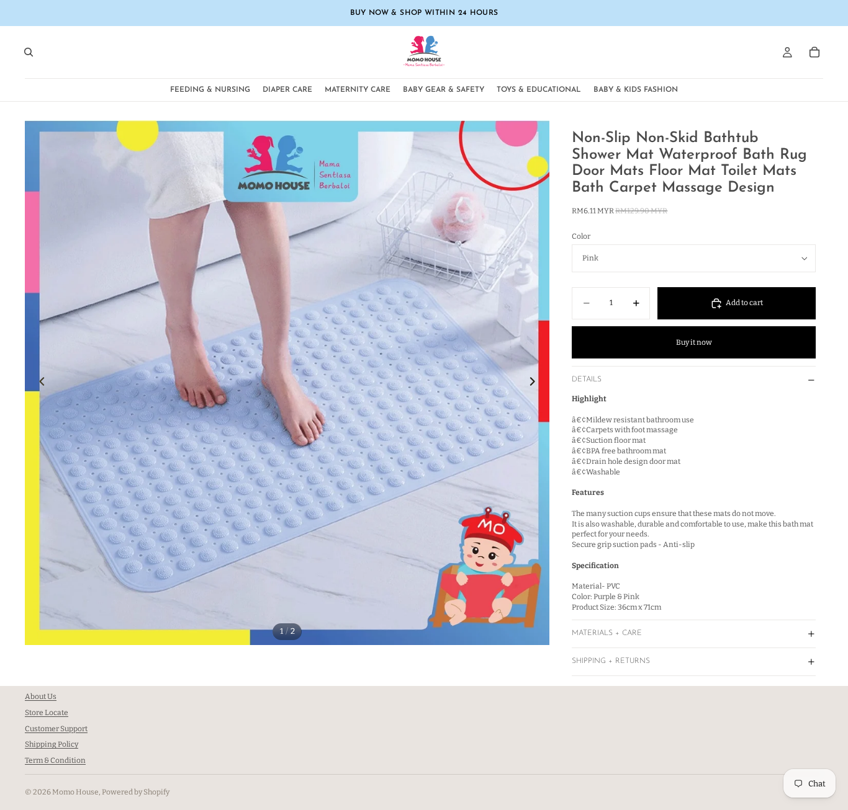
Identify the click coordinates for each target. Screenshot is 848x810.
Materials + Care (607, 633)
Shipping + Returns (611, 661)
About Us (40, 696)
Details (587, 379)
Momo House (75, 792)
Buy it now (694, 342)
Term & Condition (55, 760)
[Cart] (814, 52)
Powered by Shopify (135, 792)
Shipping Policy (51, 745)
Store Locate (46, 712)
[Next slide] (535, 382)
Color (581, 236)
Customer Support (56, 728)
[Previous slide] (38, 382)
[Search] (28, 52)
